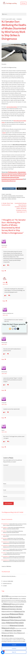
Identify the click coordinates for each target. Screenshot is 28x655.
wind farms (13, 198)
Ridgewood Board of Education (12, 606)
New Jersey (4, 601)
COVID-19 (19, 598)
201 (3, 596)
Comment (6, 465)
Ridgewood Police (8, 620)
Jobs (25, 600)
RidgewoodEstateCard (8, 611)
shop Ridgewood (19, 633)
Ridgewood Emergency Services (12, 609)
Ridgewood (7, 604)
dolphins (6, 195)
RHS (2, 604)
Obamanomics (10, 601)
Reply (3, 270)
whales (9, 198)
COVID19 (24, 598)
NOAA (9, 197)
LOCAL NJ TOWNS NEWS (8, 581)
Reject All (14, 652)
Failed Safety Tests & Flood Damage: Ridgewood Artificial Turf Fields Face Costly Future (14, 539)
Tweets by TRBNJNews (6, 566)
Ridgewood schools (8, 628)
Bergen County (11, 596)
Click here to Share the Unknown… (9, 576)
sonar (6, 198)
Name (4, 483)
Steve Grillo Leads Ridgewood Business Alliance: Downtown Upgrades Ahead (14, 528)
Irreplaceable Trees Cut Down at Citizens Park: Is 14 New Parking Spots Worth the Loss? (14, 524)
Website (5, 496)
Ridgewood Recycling (5, 625)
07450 (6, 596)
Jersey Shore (8, 194)
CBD (10, 598)
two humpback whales (12, 107)
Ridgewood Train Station (13, 630)
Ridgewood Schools (17, 625)
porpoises (19, 197)
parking (19, 601)
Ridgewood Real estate (15, 623)
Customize (14, 648)
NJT (7, 601)
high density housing (20, 600)
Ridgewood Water (7, 633)
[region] (14, 644)
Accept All (14, 644)
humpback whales (12, 195)
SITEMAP (5, 585)
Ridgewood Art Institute (17, 604)
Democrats (4, 600)
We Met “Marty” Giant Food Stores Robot (7, 204)
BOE (8, 598)
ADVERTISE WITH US (7, 583)
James (14, 19)
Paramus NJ (16, 601)
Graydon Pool (13, 600)
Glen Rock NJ (8, 600)
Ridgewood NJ (15, 617)
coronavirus (15, 598)
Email (4, 490)
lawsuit (4, 132)
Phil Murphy (13, 197)
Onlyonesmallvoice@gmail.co (8, 181)
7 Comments (19, 19)
